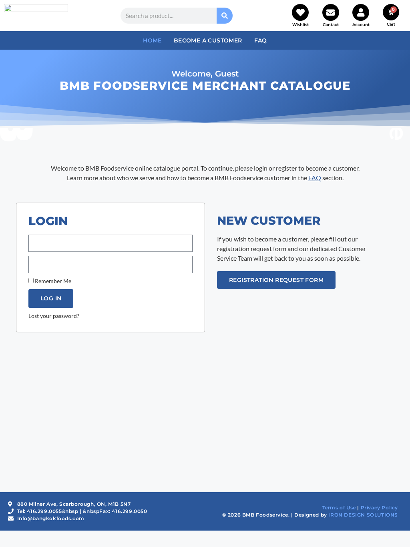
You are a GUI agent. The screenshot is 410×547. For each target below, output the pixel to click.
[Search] (225, 16)
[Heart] (300, 12)
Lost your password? (53, 316)
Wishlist (300, 24)
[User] (360, 12)
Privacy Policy (379, 508)
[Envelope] (330, 12)
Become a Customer (208, 40)
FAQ (260, 40)
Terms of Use (339, 508)
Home (152, 40)
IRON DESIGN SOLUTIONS (363, 515)
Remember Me (52, 281)
